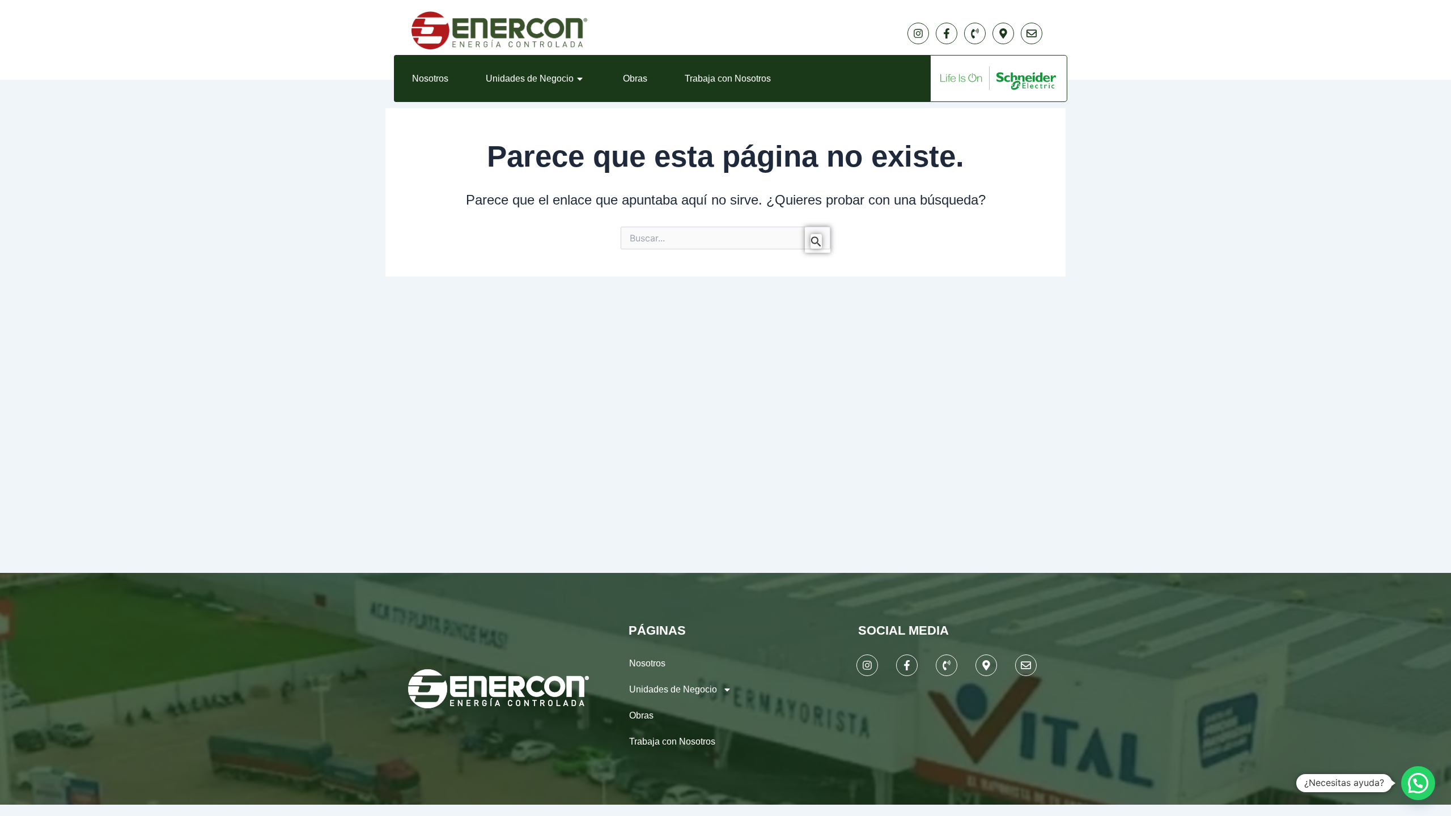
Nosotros (430, 78)
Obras (635, 78)
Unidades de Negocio (530, 78)
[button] (1418, 783)
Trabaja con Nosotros (728, 78)
